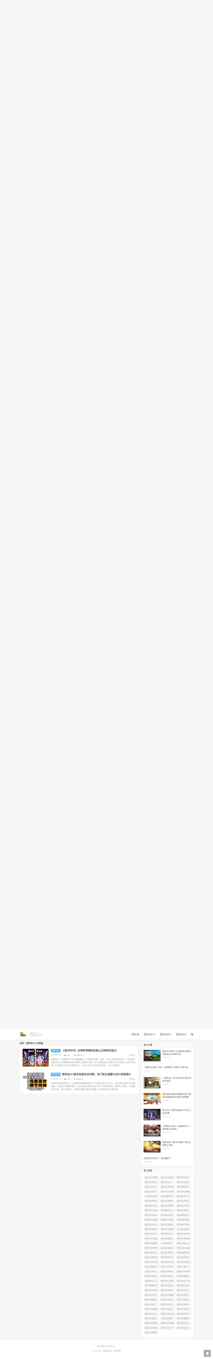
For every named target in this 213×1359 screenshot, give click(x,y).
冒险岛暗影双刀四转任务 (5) (167, 1258)
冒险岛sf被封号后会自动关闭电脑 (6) (183, 1211)
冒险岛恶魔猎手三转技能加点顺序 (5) (151, 1229)
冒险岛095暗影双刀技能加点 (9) (167, 1178)
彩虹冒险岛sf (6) (167, 1210)
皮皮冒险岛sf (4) (151, 1281)
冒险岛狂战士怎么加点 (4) (183, 1323)
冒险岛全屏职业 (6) (151, 1215)
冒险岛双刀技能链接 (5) (183, 1225)
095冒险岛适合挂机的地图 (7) (151, 1197)
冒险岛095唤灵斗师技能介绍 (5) (167, 1253)
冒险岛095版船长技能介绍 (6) (167, 1206)
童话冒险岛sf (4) (167, 1304)
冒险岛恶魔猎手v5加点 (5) (167, 1272)
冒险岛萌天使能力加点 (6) (151, 1201)
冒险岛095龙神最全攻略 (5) (151, 1239)
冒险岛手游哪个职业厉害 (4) (183, 1309)
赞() (133, 1055)
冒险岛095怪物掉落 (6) (151, 1220)
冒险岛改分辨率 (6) (167, 1215)
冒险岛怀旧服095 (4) (151, 1323)
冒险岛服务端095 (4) (151, 1286)
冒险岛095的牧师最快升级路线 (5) (151, 1248)
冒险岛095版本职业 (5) (183, 1239)
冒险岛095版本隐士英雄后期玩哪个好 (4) (151, 1309)
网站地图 (117, 1351)
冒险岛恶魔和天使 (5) (167, 1239)
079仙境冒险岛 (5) (166, 1244)
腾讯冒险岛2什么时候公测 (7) (183, 1197)
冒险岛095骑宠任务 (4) (151, 1328)
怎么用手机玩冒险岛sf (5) (183, 1229)
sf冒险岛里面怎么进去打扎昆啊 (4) (167, 1319)
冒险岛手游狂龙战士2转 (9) (183, 1178)
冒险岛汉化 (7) (166, 1182)
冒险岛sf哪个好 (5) (150, 1234)
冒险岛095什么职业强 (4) (183, 1281)
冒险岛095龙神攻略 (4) (167, 1281)
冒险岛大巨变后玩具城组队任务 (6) (183, 1206)
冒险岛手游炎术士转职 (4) (151, 1295)
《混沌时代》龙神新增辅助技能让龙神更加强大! (90, 1050)
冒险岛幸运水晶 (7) (183, 1182)
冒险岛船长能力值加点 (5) (183, 1258)
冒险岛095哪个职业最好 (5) (183, 1234)
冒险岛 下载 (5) (183, 1267)
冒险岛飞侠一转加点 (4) (167, 1328)
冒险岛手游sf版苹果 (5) (150, 1276)
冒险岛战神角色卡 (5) (151, 1244)
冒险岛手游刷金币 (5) (167, 1276)
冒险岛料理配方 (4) (151, 1319)
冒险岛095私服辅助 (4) (167, 1295)
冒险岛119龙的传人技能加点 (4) (151, 1290)
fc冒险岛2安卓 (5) (150, 1272)
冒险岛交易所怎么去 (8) (151, 1182)
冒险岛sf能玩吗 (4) (167, 1309)
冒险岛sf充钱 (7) (151, 1192)
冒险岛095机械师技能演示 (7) (183, 1192)
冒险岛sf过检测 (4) (183, 1305)
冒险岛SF (181, 1034)
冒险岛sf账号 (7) (151, 1187)
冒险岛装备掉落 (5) (183, 1253)
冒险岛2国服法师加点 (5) (151, 1258)
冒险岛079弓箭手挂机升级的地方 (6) (167, 1220)
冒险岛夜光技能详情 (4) (183, 1286)
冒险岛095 (165, 1034)
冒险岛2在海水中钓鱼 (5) (167, 1267)
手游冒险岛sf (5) (167, 1234)
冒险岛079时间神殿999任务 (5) (183, 1272)
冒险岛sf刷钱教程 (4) (150, 1333)
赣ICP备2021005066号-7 (107, 1346)
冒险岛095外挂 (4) (182, 1290)
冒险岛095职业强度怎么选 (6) (151, 1211)
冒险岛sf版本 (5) (183, 1243)
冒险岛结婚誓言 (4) (151, 1300)
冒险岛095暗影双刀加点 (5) (167, 1229)
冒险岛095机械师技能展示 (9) (151, 1178)
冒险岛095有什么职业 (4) (167, 1300)
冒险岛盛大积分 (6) (151, 1206)
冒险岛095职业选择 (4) (167, 1314)
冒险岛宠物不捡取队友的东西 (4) (183, 1314)
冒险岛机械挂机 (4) (167, 1290)
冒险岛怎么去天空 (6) (151, 1225)
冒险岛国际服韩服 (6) (183, 1220)
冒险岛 (135, 1034)
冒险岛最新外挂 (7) (167, 1197)
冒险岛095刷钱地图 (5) (183, 1262)
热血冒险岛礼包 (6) (183, 1215)
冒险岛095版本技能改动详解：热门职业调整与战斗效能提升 (96, 1074)
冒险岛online (23, 1034)
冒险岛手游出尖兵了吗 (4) (183, 1300)
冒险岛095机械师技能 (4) (167, 1323)
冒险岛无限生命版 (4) (183, 1295)
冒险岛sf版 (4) (150, 1304)
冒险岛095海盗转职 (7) (167, 1192)
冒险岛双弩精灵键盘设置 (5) (183, 1276)
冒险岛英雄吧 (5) (151, 1267)
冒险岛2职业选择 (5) (183, 1248)
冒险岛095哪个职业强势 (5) (151, 1262)
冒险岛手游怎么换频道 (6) (183, 1201)
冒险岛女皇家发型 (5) (167, 1248)
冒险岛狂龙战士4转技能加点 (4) (167, 1286)
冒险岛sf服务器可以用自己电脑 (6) (167, 1201)
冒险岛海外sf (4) (151, 1314)
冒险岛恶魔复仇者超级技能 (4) (183, 1319)
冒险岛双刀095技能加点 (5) (167, 1262)
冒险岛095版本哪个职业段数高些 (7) (167, 1187)
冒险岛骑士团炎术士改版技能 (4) (183, 1328)
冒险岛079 (149, 1034)
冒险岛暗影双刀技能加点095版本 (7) (183, 1187)
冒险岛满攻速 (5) (151, 1253)
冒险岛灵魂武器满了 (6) (167, 1225)
